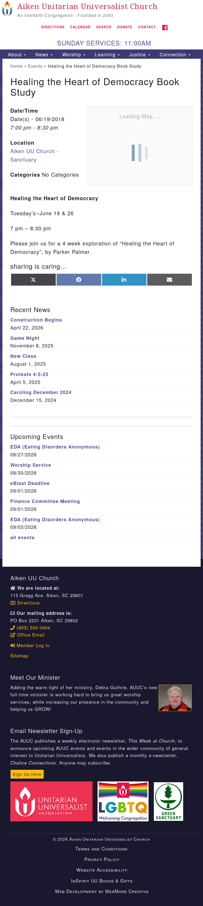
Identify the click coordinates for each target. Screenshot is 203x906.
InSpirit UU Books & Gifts (102, 880)
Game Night (25, 338)
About (14, 54)
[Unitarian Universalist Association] (53, 800)
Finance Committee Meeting (45, 501)
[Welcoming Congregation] (125, 800)
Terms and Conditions (101, 848)
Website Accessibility (101, 869)
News (42, 54)
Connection (173, 54)
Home (16, 66)
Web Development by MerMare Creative (102, 891)
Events (35, 66)
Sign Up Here (27, 774)
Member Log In (32, 645)
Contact (147, 27)
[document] (101, 309)
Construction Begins (36, 319)
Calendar (80, 27)
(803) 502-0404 (32, 627)
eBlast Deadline (30, 483)
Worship (72, 54)
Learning (105, 54)
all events (22, 537)
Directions (52, 27)
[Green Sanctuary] (170, 800)
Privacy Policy (101, 859)
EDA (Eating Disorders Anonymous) (55, 446)
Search (104, 27)
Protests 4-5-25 (29, 374)
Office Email (30, 634)
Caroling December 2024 (41, 392)
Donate (124, 27)
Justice (137, 54)
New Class (23, 356)
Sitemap (19, 655)
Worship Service (30, 464)
